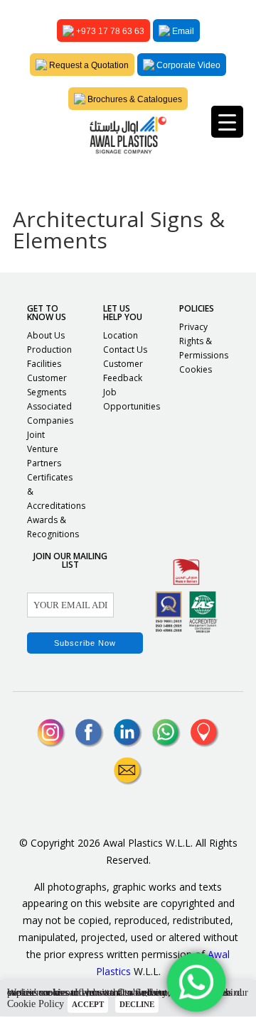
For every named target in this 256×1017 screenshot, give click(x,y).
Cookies (195, 369)
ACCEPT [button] (88, 1004)
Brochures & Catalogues (133, 99)
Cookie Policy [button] (35, 1004)
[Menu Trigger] (227, 122)
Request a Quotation (88, 65)
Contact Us (125, 349)
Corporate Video (187, 65)
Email (182, 31)
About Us (46, 335)
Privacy (193, 327)
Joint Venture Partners (44, 449)
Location (120, 335)
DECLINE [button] (136, 1004)
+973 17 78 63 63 (109, 31)
